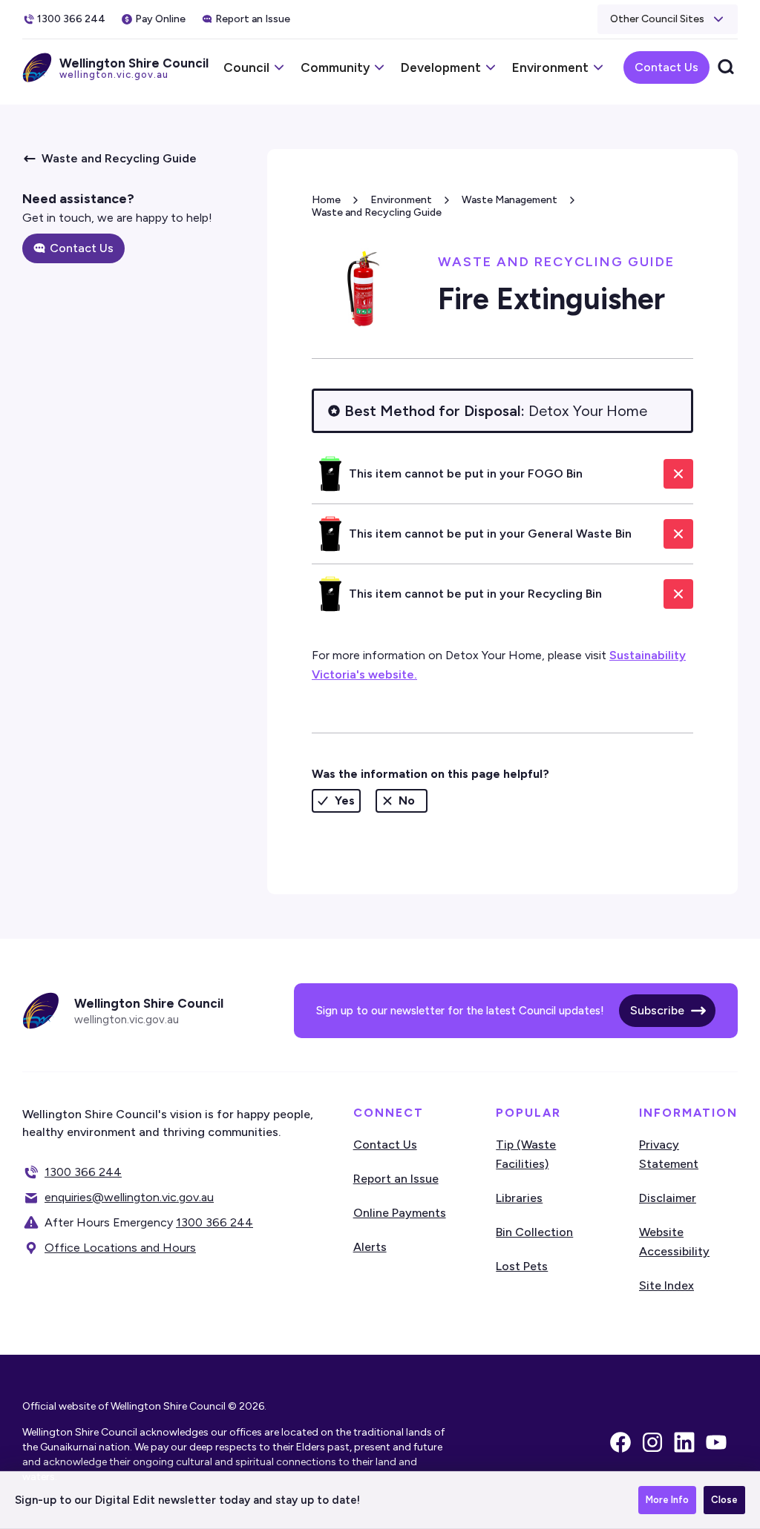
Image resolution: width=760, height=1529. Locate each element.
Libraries (519, 1198)
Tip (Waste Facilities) (526, 1154)
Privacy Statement (668, 1154)
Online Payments (399, 1213)
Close (724, 1499)
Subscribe (657, 1010)
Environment (401, 200)
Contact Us (666, 67)
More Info (667, 1499)
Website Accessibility (674, 1241)
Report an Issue (396, 1179)
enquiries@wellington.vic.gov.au (129, 1197)
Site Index (666, 1285)
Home (326, 200)
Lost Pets (522, 1266)
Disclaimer (667, 1198)
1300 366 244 (83, 1172)
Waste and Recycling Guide (377, 212)
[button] (667, 19)
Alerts (370, 1247)
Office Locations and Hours (120, 1248)
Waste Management (509, 200)
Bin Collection (534, 1232)
